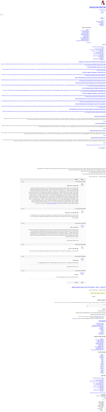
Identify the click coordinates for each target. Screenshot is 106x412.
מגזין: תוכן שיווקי (100, 333)
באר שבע (101, 368)
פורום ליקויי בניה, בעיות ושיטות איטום (92, 144)
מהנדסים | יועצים (86, 31)
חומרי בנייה (101, 50)
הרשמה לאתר (101, 328)
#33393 (22, 223)
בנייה (102, 47)
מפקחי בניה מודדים (85, 32)
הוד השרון (101, 366)
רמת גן (102, 359)
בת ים (102, 369)
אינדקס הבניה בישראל (99, 21)
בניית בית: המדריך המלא (99, 48)
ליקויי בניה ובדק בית (100, 52)
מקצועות (87, 29)
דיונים (101, 144)
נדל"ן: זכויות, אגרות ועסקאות (98, 53)
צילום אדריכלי (101, 56)
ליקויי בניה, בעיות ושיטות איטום (98, 325)
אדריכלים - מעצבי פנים (85, 30)
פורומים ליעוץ (101, 24)
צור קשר (101, 12)
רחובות (102, 358)
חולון (102, 360)
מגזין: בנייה (101, 332)
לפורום (104, 121)
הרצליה (102, 361)
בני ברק (102, 367)
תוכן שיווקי (101, 59)
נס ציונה (102, 371)
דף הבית (104, 144)
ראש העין (101, 372)
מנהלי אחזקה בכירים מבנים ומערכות (97, 326)
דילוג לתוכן (104, 396)
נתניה (102, 365)
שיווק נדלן (101, 57)
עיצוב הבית (101, 54)
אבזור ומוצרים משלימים (85, 39)
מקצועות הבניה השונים (85, 34)
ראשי (102, 20)
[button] (105, 397)
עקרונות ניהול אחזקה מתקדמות (98, 55)
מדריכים (102, 23)
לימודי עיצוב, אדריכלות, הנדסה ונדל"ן (82, 40)
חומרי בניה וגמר (86, 35)
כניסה (87, 316)
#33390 (22, 270)
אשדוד (102, 363)
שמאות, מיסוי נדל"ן (100, 324)
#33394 (22, 208)
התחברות (101, 17)
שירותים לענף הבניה (85, 38)
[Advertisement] (53, 158)
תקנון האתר (101, 334)
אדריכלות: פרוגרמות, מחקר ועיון (98, 46)
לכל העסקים (89, 42)
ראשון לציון (101, 357)
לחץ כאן (98, 317)
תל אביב (102, 354)
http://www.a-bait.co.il (53, 203)
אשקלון (102, 370)
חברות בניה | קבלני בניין (85, 33)
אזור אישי (101, 327)
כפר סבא (101, 364)
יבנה (102, 373)
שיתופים (102, 25)
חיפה (102, 362)
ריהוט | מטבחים (86, 36)
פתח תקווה (101, 356)
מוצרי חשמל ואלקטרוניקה (84, 37)
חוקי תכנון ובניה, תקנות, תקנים (98, 51)
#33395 (22, 181)
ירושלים (102, 355)
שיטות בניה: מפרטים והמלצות (98, 58)
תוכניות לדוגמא (100, 22)
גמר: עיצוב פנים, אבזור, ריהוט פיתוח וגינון (96, 49)
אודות (102, 11)
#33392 (22, 244)
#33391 (22, 256)
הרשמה (102, 18)
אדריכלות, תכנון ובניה (99, 323)
